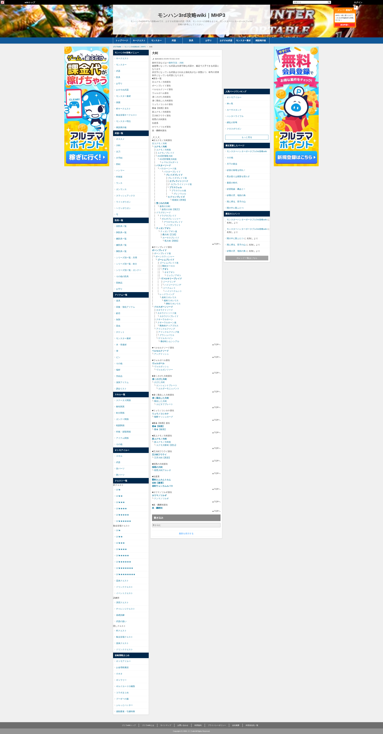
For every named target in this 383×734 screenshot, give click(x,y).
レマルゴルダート (170, 162)
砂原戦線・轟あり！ (236, 189)
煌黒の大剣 (157, 467)
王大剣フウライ (159, 454)
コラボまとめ (122, 692)
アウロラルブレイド (173, 222)
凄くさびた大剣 (159, 379)
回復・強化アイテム (125, 307)
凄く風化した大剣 (160, 398)
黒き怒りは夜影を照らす (238, 176)
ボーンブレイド (159, 250)
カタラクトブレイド (169, 316)
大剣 (118, 145)
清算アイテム (122, 382)
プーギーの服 (122, 699)
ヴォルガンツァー (164, 369)
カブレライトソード (178, 181)
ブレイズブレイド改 (177, 178)
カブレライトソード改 (181, 184)
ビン (118, 357)
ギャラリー (121, 680)
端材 (118, 370)
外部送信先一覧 (252, 725)
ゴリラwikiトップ (129, 725)
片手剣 (119, 158)
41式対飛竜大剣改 (168, 159)
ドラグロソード (163, 212)
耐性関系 (120, 406)
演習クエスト (122, 602)
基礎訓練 (120, 615)
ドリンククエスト (124, 587)
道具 (118, 300)
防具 (191, 40)
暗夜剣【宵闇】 (179, 200)
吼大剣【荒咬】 (172, 241)
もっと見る (247, 137)
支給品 (119, 376)
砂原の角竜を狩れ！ (236, 170)
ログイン (358, 2)
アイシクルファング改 (168, 332)
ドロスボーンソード (163, 307)
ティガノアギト (163, 228)
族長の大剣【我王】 (171, 209)
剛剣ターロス (168, 266)
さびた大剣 (159, 382)
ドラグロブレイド (168, 215)
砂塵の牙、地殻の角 (236, 195)
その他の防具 (122, 276)
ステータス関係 (123, 400)
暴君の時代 (232, 183)
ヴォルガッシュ (161, 366)
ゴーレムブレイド (166, 259)
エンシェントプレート (166, 385)
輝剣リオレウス (173, 303)
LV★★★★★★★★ (125, 574)
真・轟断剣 (157, 508)
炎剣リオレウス (169, 297)
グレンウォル (180, 193)
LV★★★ (120, 502)
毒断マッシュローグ (163, 417)
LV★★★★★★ (123, 521)
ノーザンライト (173, 225)
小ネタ (119, 673)
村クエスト (121, 630)
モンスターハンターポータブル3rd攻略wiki (247, 151)
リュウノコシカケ (160, 413)
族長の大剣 (165, 206)
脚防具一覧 (121, 251)
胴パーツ (120, 475)
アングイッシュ (161, 354)
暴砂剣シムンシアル (169, 341)
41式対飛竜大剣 (165, 156)
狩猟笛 (119, 177)
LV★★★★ (121, 508)
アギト (165, 269)
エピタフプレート (164, 404)
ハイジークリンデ (172, 285)
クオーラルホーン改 (167, 322)
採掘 (118, 102)
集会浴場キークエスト (126, 115)
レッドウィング (167, 294)
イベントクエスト (124, 593)
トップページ (121, 40)
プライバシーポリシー (217, 725)
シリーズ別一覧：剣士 (126, 264)
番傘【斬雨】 (160, 429)
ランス (119, 183)
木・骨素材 (121, 344)
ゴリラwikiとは (148, 725)
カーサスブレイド (170, 237)
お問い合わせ (182, 725)
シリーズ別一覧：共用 (126, 257)
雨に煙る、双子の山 (236, 201)
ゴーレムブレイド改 (169, 263)
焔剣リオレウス (171, 300)
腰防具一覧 (121, 245)
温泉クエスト (122, 580)
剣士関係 (120, 413)
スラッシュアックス (125, 195)
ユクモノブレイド (166, 153)
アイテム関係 (122, 438)
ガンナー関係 (122, 419)
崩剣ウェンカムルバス (162, 486)
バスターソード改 (168, 168)
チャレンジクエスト (125, 609)
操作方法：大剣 (176, 63)
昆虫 (118, 326)
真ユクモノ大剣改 (162, 442)
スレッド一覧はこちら (246, 258)
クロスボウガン (234, 128)
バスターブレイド (172, 171)
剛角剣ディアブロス (169, 325)
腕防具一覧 (121, 238)
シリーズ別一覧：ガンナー (128, 270)
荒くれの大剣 (162, 203)
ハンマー (120, 170)
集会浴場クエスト (124, 637)
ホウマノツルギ (159, 495)
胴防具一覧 (121, 232)
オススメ (120, 139)
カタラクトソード (164, 310)
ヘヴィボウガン (123, 208)
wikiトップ (30, 2)
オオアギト (169, 272)
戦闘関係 (120, 425)
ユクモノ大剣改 (163, 149)
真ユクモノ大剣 (159, 439)
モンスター (156, 40)
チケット (120, 332)
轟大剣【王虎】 (169, 234)
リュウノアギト (174, 275)
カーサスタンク (234, 110)
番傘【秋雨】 (158, 426)
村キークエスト (123, 108)
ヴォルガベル (158, 363)
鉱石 (118, 313)
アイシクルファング (165, 329)
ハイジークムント (173, 291)
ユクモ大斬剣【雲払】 (166, 445)
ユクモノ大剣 (160, 146)
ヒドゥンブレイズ (176, 197)
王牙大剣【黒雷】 (162, 457)
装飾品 (119, 282)
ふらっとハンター (124, 705)
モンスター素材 (243, 40)
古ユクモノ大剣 (159, 143)
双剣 (118, 164)
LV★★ (119, 496)
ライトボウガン (123, 202)
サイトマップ (165, 725)
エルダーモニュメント (168, 388)
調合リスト (121, 388)
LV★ (118, 489)
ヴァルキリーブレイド (171, 278)
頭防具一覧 (121, 226)
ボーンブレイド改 (162, 253)
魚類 (118, 319)
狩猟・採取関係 (123, 432)
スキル (119, 456)
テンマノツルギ (161, 498)
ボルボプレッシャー (171, 219)
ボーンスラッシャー (164, 256)
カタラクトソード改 (167, 313)
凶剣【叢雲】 (158, 483)
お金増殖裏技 (122, 667)
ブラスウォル (175, 187)
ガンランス (121, 189)
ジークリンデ (169, 281)
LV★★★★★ (122, 515)
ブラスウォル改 (178, 190)
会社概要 (235, 725)
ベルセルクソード (160, 351)
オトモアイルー (123, 661)
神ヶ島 (230, 103)
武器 (174, 40)
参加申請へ (344, 25)
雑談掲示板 (261, 40)
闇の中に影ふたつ (235, 208)
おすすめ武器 (226, 40)
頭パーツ (120, 468)
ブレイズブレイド (174, 175)
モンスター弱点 (123, 121)
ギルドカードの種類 (125, 686)
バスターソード (163, 165)
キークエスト (139, 40)
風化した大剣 (160, 401)
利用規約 (198, 725)
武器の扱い (121, 621)
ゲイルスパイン (165, 338)
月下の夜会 (232, 164)
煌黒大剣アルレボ (162, 470)
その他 (119, 363)
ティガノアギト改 (168, 231)
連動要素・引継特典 (125, 711)
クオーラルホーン (164, 319)
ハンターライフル (235, 116)
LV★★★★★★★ (124, 568)
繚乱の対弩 (232, 122)
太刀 (118, 151)
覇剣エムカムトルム (161, 479)
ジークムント (169, 288)
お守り (208, 40)
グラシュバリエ (167, 335)
